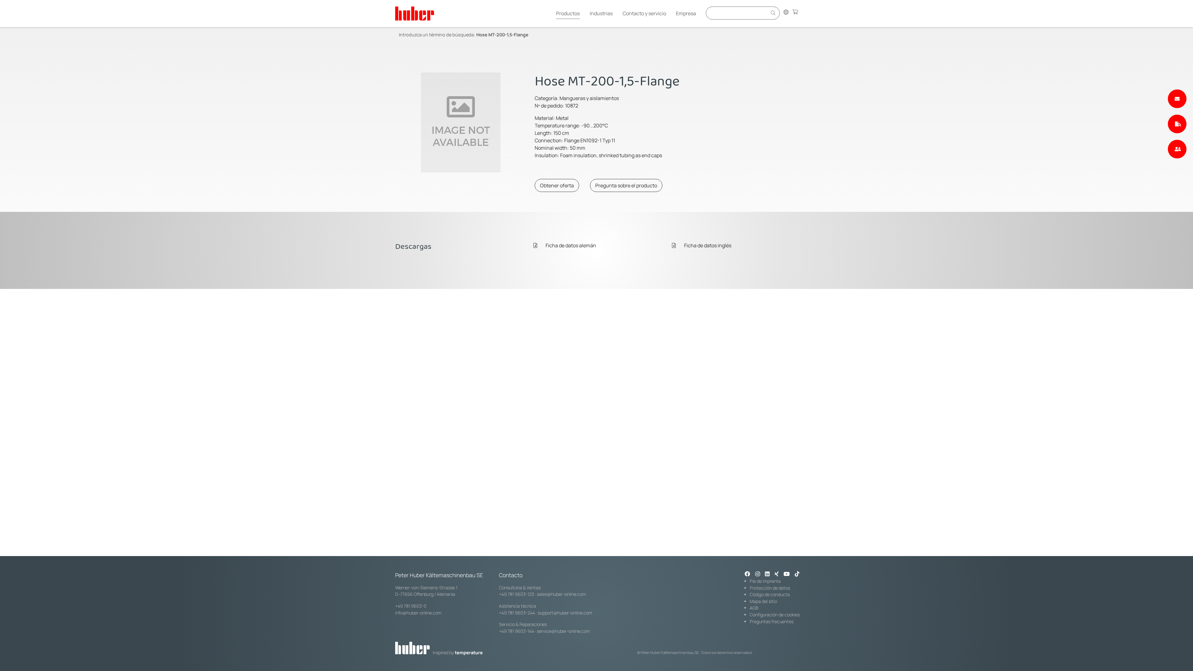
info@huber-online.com (418, 613)
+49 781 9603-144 (516, 631)
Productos (568, 13)
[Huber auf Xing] (777, 574)
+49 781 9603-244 (517, 613)
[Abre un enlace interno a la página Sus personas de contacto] (1177, 149)
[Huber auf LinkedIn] (767, 574)
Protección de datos (770, 588)
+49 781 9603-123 (516, 594)
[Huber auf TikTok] (797, 574)
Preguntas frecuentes (771, 621)
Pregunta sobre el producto (626, 185)
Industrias (601, 13)
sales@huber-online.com (561, 594)
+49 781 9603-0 (411, 606)
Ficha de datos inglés (707, 245)
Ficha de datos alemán (570, 245)
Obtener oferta (557, 185)
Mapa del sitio (763, 601)
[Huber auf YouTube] (787, 574)
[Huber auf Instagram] (757, 574)
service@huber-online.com (563, 631)
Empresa (686, 13)
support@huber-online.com (565, 613)
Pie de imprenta (765, 581)
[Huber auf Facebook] (747, 574)
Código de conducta (770, 594)
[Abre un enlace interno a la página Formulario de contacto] (1177, 98)
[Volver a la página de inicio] (414, 13)
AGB (754, 608)
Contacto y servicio (644, 13)
